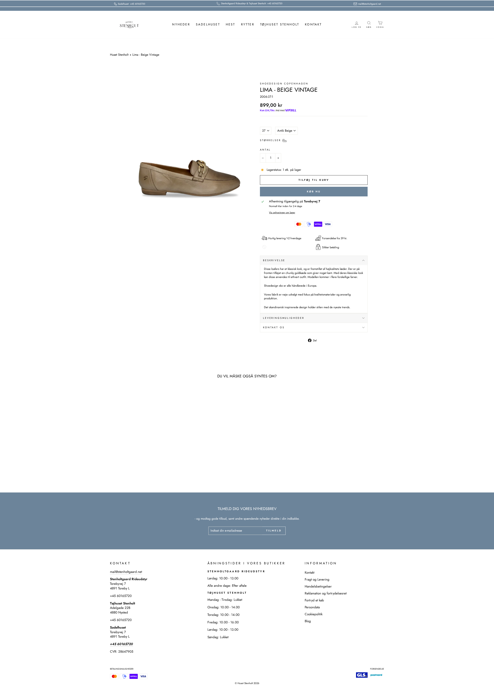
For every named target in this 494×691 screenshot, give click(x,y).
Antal (265, 149)
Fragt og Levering (317, 579)
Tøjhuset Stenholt (279, 24)
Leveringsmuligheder (283, 318)
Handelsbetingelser (318, 586)
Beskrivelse (274, 260)
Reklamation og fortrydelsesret (326, 593)
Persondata (312, 607)
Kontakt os (273, 327)
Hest (230, 24)
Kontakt (313, 24)
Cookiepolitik (313, 614)
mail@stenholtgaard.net (126, 571)
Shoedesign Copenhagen (284, 83)
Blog (308, 621)
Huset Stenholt (119, 54)
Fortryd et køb (314, 600)
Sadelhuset (208, 24)
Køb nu (314, 191)
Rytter (247, 24)
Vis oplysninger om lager (282, 212)
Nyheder (181, 24)
